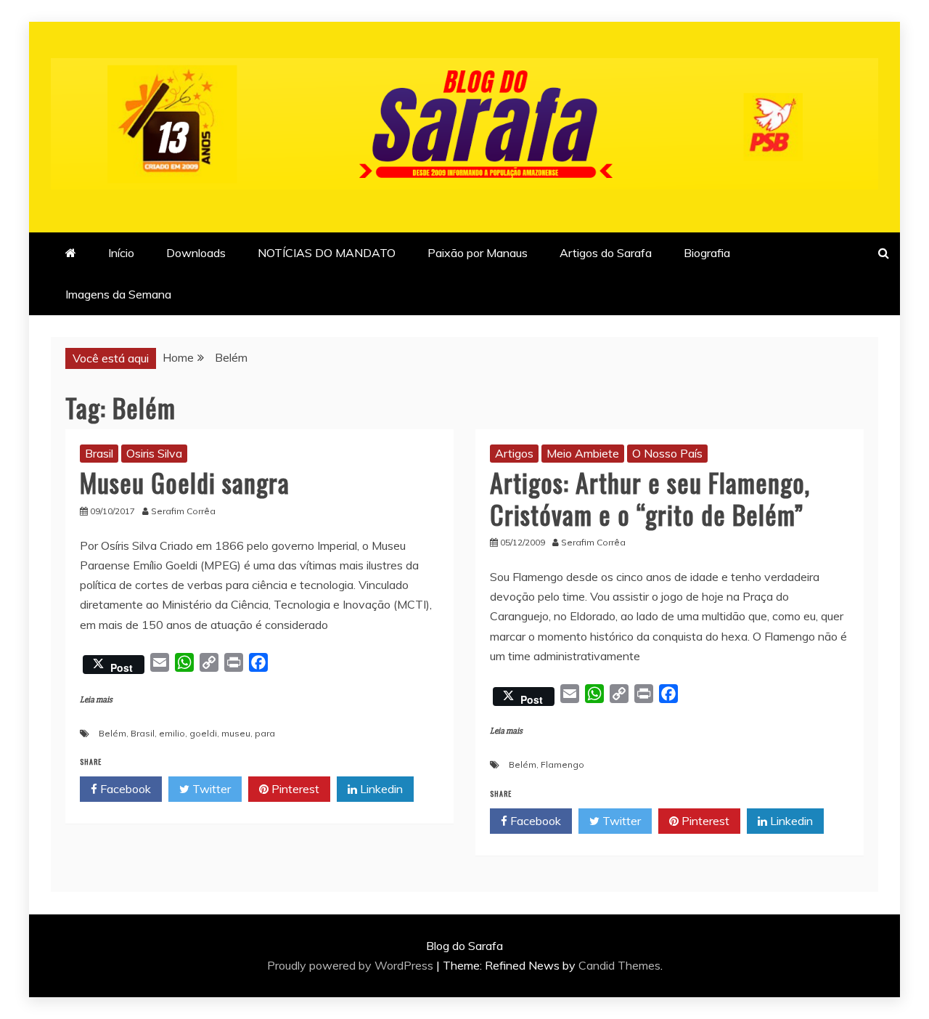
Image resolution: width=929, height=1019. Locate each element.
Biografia (707, 252)
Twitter (210, 788)
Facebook (124, 788)
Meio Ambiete (583, 453)
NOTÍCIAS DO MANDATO (327, 252)
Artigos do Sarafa (606, 252)
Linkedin (380, 788)
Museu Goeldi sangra (185, 482)
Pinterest (294, 788)
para (265, 733)
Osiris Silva (154, 453)
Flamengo (562, 764)
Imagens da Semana (118, 294)
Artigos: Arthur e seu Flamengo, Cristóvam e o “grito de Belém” (650, 497)
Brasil (99, 453)
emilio (172, 733)
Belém (112, 733)
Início (121, 252)
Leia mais (96, 699)
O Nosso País (667, 453)
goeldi (203, 733)
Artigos (514, 453)
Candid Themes (619, 965)
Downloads (196, 252)
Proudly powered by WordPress (351, 965)
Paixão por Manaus (477, 252)
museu (235, 733)
